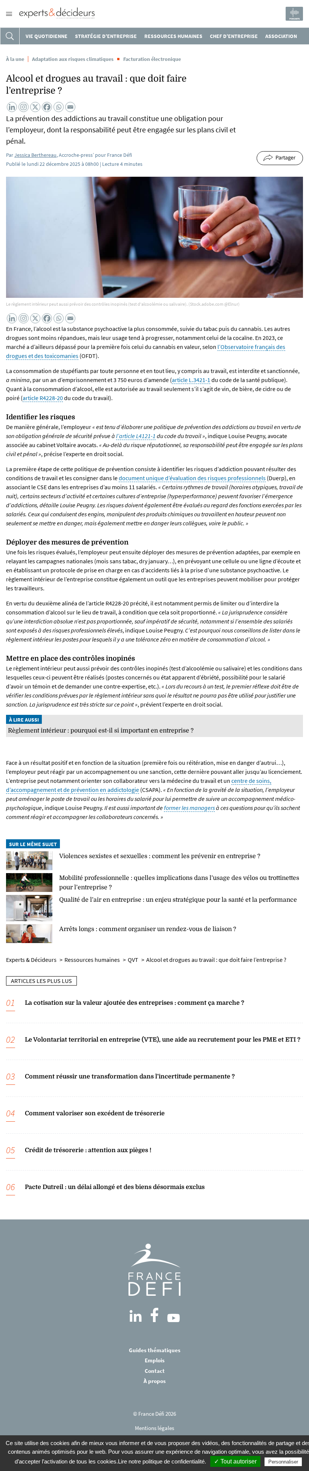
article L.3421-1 (191, 380)
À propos (155, 1381)
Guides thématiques (155, 1350)
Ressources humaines (173, 36)
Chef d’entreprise (234, 36)
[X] (35, 107)
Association (281, 36)
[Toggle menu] (9, 14)
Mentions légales (154, 1428)
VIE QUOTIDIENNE (46, 36)
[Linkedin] (12, 107)
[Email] (70, 107)
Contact (155, 1370)
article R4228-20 (43, 398)
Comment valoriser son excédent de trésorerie (95, 1113)
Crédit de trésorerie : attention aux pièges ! (88, 1150)
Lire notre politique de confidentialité (161, 1461)
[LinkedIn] (136, 1316)
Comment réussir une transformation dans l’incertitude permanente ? (130, 1076)
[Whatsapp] (59, 107)
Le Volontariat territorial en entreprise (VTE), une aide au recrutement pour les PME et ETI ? (162, 1039)
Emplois (155, 1360)
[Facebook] (47, 107)
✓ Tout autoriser (235, 1461)
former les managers (189, 807)
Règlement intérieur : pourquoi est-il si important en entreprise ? (101, 730)
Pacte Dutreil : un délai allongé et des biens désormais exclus (115, 1187)
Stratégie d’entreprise (106, 36)
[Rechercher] (9, 36)
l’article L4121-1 (136, 436)
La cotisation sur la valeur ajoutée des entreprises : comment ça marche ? (134, 1002)
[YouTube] (173, 1318)
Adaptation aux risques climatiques (72, 59)
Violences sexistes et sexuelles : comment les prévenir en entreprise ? (159, 856)
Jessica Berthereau (35, 155)
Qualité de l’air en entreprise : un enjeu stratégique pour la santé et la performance (178, 899)
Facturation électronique (152, 59)
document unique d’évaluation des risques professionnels (192, 478)
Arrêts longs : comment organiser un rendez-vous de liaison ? (147, 929)
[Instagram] (23, 107)
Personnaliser (283, 1462)
